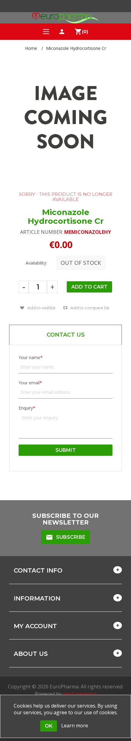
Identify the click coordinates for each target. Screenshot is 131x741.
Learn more (74, 725)
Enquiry (26, 408)
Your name (29, 357)
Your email (29, 383)
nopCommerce (79, 694)
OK (48, 726)
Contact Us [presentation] (66, 334)
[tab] (65, 335)
